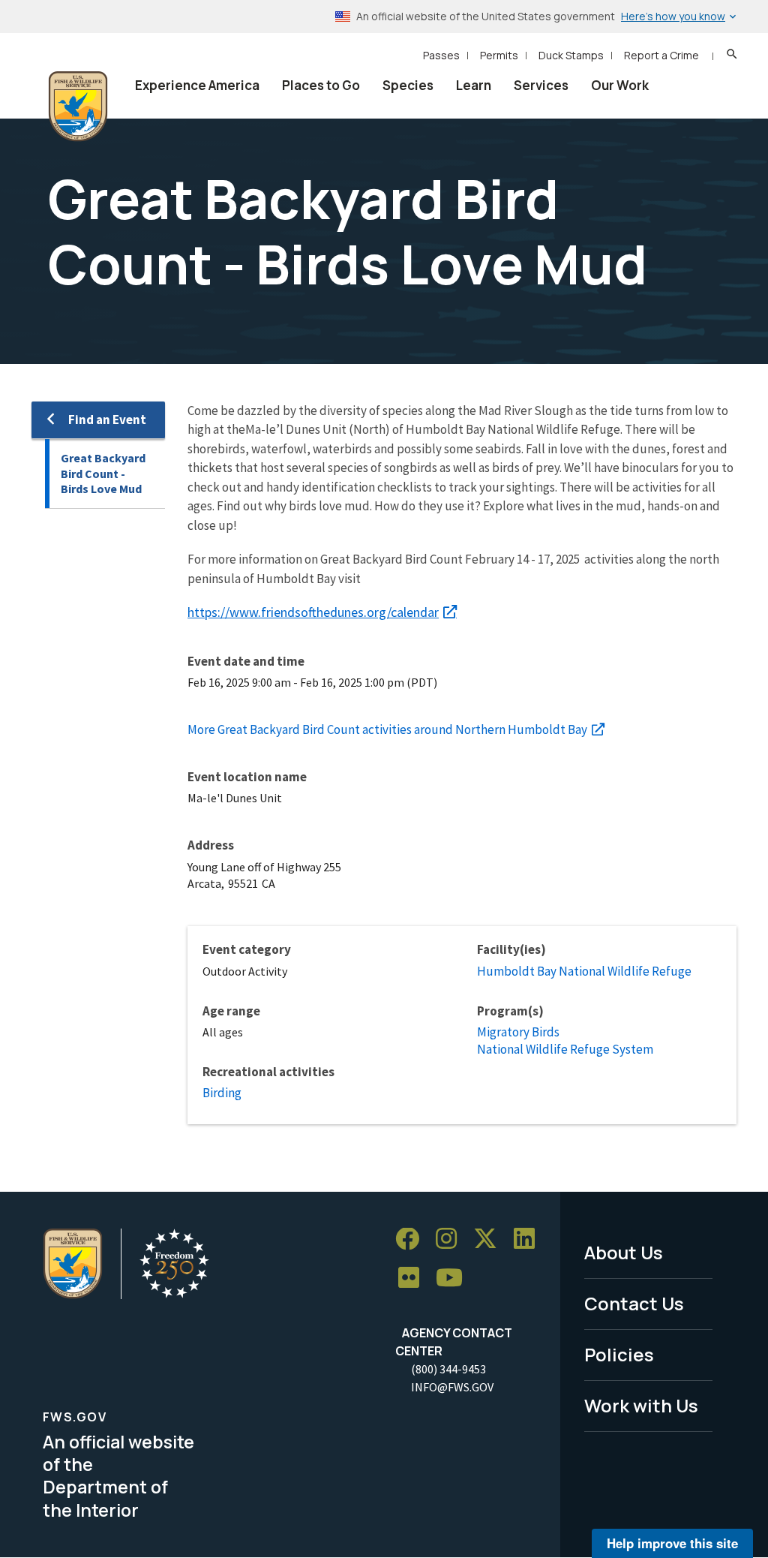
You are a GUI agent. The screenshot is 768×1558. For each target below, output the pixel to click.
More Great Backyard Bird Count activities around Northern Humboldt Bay (387, 729)
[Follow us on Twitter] (490, 1239)
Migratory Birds (518, 1032)
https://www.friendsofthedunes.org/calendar (313, 612)
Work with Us (641, 1405)
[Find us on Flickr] (414, 1278)
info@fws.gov (452, 1386)
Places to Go (321, 85)
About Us (623, 1252)
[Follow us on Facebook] (412, 1239)
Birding (222, 1092)
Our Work (620, 85)
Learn (473, 85)
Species (408, 85)
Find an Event (107, 419)
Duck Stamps (571, 55)
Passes (441, 55)
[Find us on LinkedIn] (529, 1239)
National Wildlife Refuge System (565, 1049)
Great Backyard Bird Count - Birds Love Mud (103, 473)
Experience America (197, 85)
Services (541, 85)
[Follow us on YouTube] (454, 1278)
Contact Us (634, 1303)
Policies (619, 1354)
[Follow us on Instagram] (451, 1239)
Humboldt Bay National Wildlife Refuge (584, 971)
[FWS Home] (78, 107)
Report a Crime (661, 55)
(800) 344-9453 (448, 1368)
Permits (499, 55)
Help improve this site (672, 1543)
